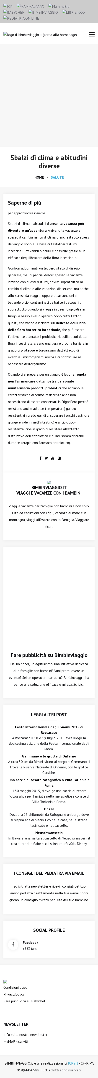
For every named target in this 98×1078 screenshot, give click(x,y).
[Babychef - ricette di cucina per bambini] (13, 12)
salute (57, 177)
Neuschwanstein (49, 832)
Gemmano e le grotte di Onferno (49, 756)
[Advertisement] (49, 95)
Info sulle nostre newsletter (25, 1034)
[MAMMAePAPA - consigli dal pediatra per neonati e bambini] (30, 6)
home (39, 177)
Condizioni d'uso (15, 987)
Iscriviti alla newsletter (30, 886)
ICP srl (73, 1063)
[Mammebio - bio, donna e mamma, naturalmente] (59, 6)
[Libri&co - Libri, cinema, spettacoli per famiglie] (73, 12)
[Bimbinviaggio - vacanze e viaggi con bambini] (43, 12)
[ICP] (8, 6)
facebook (30, 942)
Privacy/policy (13, 994)
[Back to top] (87, 1067)
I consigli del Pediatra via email (49, 873)
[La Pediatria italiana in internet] (21, 17)
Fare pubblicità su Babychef (24, 1001)
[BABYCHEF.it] (5, 981)
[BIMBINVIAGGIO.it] (49, 482)
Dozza (49, 809)
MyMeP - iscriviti (15, 1041)
